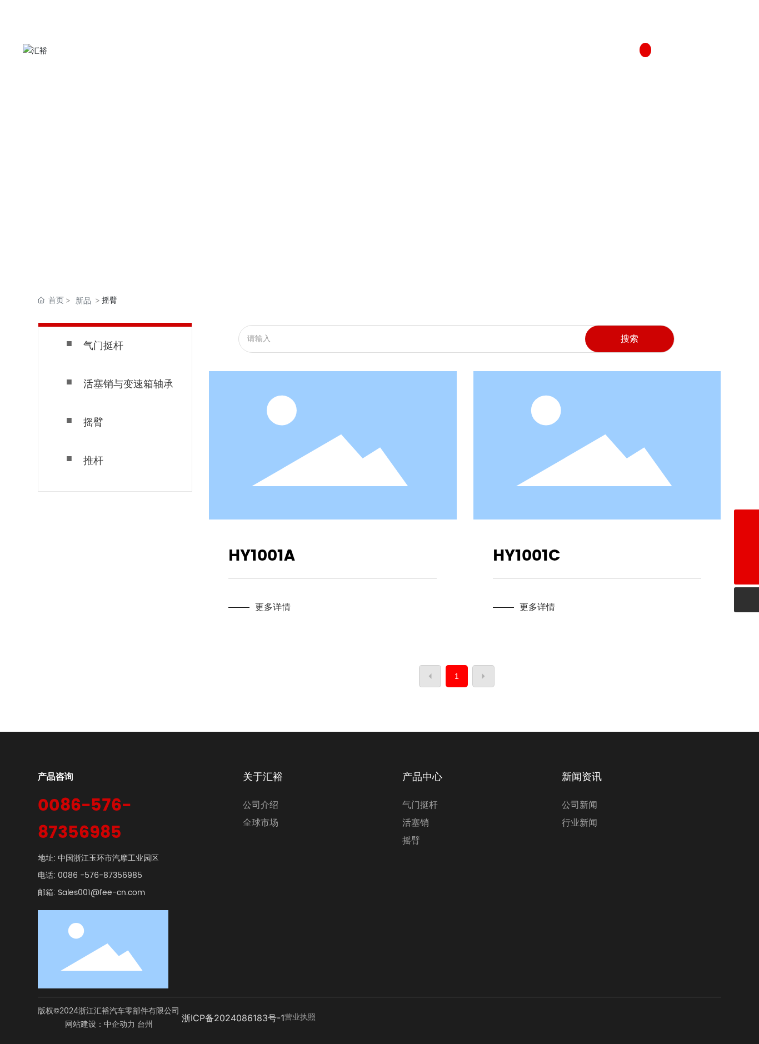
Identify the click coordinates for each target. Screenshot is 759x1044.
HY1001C (526, 556)
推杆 (93, 461)
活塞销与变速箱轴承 (128, 384)
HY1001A (261, 556)
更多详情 (273, 607)
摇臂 (93, 422)
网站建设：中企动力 (100, 1024)
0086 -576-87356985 (100, 875)
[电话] (746, 522)
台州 (145, 1024)
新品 (83, 300)
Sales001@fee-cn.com (101, 892)
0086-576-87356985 (84, 819)
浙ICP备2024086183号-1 (233, 1017)
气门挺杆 (103, 346)
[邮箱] (746, 547)
